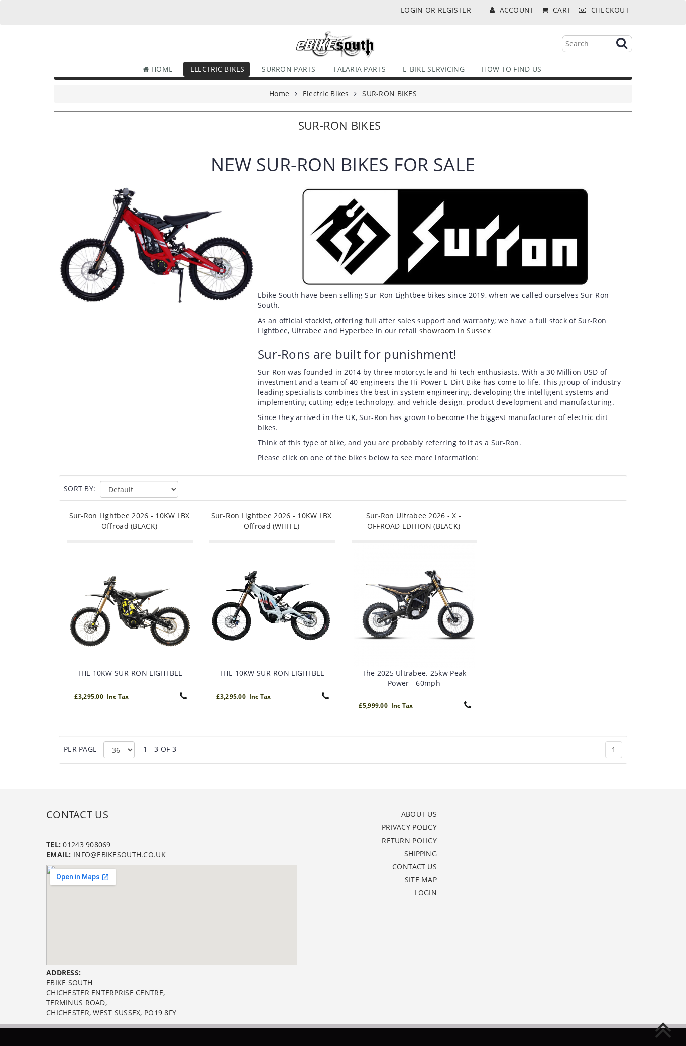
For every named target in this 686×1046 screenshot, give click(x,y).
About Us (419, 814)
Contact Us (414, 866)
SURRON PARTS (287, 69)
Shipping (420, 853)
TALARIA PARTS (357, 69)
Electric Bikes (215, 69)
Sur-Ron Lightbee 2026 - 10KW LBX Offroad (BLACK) (129, 521)
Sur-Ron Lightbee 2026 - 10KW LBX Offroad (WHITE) (271, 521)
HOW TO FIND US (509, 69)
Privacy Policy (409, 827)
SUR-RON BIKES (389, 93)
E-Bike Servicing (432, 69)
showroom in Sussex (455, 330)
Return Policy (409, 840)
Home (161, 69)
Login (426, 892)
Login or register (436, 10)
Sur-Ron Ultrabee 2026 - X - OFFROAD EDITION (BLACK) (414, 521)
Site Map (421, 879)
